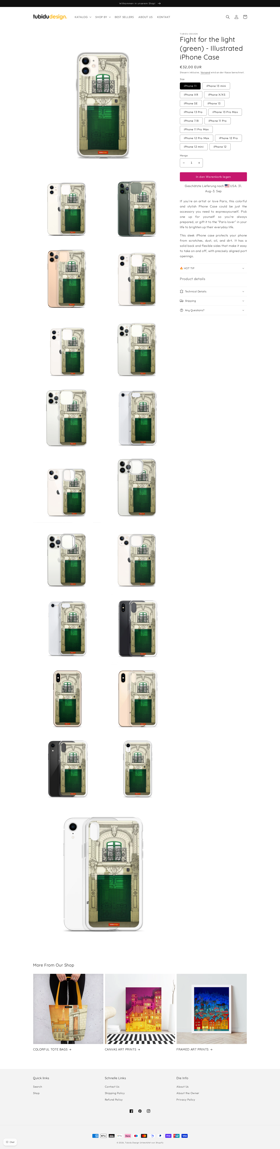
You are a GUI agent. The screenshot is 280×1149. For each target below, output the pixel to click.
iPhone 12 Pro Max (196, 138)
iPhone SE (191, 103)
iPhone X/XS (216, 94)
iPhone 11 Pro (218, 120)
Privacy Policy (185, 1099)
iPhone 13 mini (216, 86)
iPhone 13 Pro (193, 112)
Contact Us (112, 1086)
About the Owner (187, 1093)
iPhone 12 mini (194, 146)
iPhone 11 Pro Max (196, 129)
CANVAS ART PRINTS (120, 1049)
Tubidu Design (132, 1142)
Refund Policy (114, 1099)
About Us (182, 1086)
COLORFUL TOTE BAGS (50, 1049)
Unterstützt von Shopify (151, 1142)
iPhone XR (191, 94)
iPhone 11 (190, 86)
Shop (36, 1093)
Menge (184, 155)
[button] (82, 17)
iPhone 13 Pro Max (225, 112)
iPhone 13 (214, 103)
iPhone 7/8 (191, 120)
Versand (205, 72)
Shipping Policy (115, 1093)
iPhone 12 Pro (228, 138)
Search (37, 1086)
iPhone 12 (220, 146)
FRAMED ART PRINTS (192, 1049)
